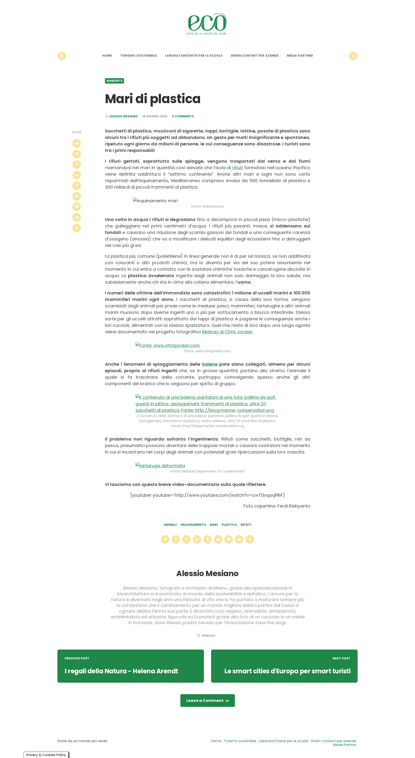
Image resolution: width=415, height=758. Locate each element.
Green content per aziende (255, 55)
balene (210, 364)
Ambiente (114, 81)
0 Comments (183, 116)
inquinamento (193, 524)
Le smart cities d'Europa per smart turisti (287, 671)
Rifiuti (246, 524)
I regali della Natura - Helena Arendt (121, 671)
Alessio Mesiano (124, 116)
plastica (229, 524)
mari (214, 524)
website (208, 635)
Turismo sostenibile (138, 55)
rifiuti (237, 168)
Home (107, 55)
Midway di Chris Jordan (227, 332)
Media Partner (300, 55)
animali (170, 524)
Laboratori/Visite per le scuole (193, 55)
